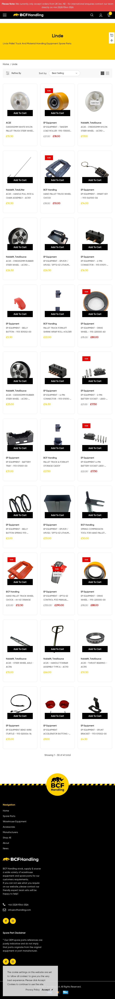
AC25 (8, 123)
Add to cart (20, 113)
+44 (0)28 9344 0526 (18, 904)
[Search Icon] (91, 15)
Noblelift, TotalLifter (15, 190)
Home (6, 64)
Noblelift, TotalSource (91, 123)
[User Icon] (100, 15)
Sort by (43, 73)
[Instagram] (13, 921)
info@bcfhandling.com (19, 910)
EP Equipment (50, 123)
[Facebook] (6, 921)
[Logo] (28, 15)
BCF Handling (50, 190)
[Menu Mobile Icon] (4, 15)
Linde (14, 64)
